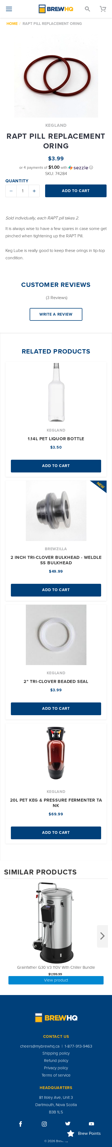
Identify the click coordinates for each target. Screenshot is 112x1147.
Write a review (56, 314)
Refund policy (56, 1060)
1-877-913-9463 (78, 1046)
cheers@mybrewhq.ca (40, 1046)
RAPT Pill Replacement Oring (52, 23)
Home (12, 23)
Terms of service (56, 1075)
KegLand (56, 125)
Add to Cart (56, 466)
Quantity (16, 181)
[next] (102, 936)
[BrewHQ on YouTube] (91, 1124)
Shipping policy (56, 1053)
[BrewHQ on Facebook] (20, 1124)
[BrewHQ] (56, 9)
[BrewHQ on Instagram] (44, 1124)
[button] (56, 167)
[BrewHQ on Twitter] (68, 1124)
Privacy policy (56, 1067)
